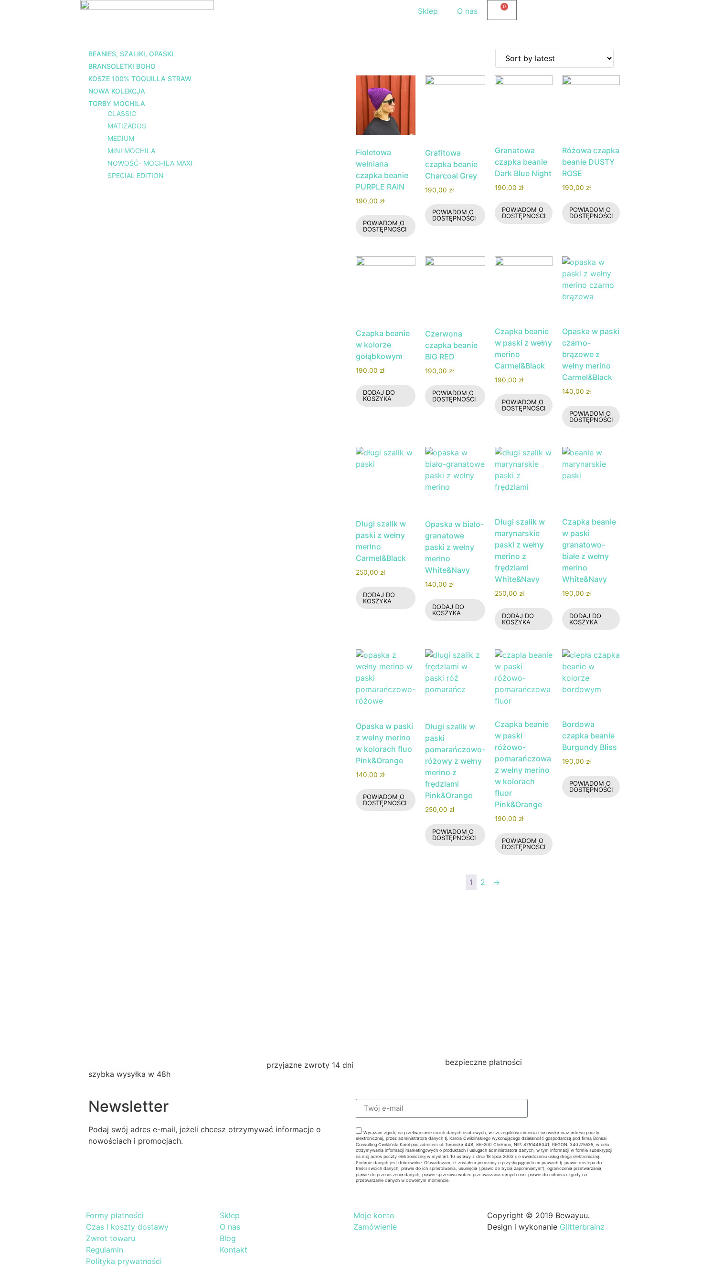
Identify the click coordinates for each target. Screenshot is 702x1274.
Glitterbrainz (582, 1227)
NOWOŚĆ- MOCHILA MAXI (149, 163)
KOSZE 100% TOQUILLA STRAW (139, 78)
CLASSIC (121, 113)
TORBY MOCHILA (116, 103)
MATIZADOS (126, 126)
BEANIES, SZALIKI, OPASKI (130, 54)
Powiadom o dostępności (384, 226)
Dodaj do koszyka (379, 395)
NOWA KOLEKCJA (116, 91)
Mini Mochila (131, 151)
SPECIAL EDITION (135, 175)
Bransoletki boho (122, 66)
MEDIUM (120, 138)
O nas (467, 11)
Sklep (428, 11)
